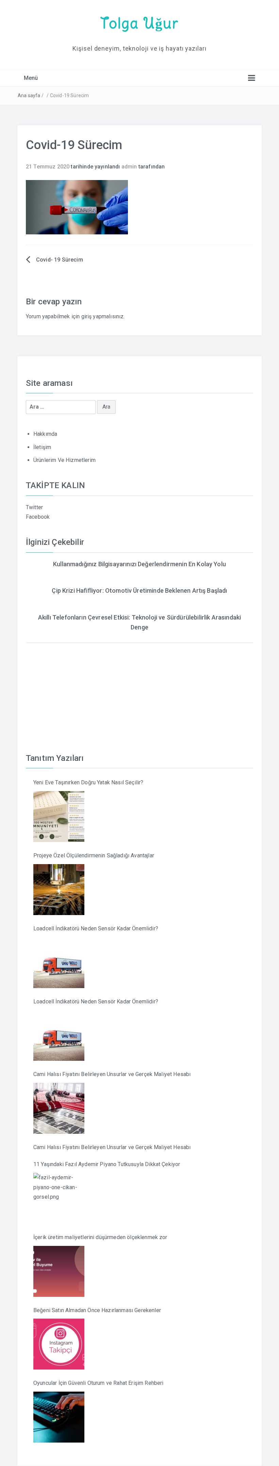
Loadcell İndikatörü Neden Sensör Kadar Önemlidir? (95, 928)
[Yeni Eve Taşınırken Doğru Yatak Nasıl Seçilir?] (58, 816)
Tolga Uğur (139, 23)
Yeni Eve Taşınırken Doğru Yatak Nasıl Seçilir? (88, 782)
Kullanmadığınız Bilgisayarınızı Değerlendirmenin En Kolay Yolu (139, 564)
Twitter (34, 507)
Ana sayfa (29, 95)
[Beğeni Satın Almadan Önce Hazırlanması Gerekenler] (58, 1344)
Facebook (38, 517)
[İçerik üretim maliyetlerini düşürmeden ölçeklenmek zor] (58, 1271)
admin (129, 166)
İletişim (42, 447)
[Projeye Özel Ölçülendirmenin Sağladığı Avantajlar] (58, 889)
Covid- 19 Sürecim (59, 259)
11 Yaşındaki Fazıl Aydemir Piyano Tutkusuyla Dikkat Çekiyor (106, 1164)
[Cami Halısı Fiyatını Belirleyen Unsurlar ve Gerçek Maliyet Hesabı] (58, 1108)
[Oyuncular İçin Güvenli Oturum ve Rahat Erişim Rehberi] (58, 1417)
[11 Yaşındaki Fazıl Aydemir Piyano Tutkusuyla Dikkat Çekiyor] (58, 1198)
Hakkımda (45, 434)
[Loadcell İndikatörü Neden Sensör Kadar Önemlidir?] (58, 962)
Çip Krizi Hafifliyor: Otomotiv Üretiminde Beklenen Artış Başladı (139, 590)
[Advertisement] (139, 690)
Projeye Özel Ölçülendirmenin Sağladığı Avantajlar (93, 855)
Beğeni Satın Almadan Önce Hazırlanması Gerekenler (97, 1310)
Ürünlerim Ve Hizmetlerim (64, 460)
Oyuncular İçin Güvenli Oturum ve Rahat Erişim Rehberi (98, 1383)
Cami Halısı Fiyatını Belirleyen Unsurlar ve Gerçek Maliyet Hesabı (112, 1074)
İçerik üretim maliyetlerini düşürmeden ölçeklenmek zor (100, 1237)
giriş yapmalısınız (102, 316)
